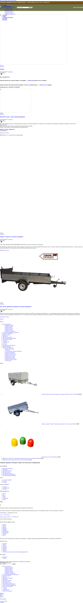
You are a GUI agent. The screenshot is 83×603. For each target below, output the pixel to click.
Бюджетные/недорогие (8, 333)
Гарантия (5, 550)
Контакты (5, 548)
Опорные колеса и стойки (11, 359)
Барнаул (4, 526)
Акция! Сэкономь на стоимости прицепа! (11, 236)
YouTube (4, 558)
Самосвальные (6, 341)
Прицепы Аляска (9, 326)
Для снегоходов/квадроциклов (9, 338)
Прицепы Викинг (9, 9)
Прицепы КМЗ (8, 10)
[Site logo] (8, 8)
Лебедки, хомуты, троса (10, 354)
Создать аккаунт (3, 601)
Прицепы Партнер (9, 11)
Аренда (4, 544)
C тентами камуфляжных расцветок (10, 332)
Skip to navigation (4, 0)
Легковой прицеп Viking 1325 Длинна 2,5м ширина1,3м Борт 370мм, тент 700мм (60, 394)
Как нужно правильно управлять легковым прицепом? (16, 306)
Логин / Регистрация (7, 591)
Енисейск (5, 529)
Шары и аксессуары (9, 348)
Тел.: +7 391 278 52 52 (5, 514)
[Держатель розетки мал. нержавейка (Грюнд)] (11, 458)
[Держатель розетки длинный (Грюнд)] (7, 459)
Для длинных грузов (7, 339)
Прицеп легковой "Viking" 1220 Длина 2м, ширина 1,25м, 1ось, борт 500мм (58, 423)
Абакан (4, 524)
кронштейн (30, 80)
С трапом (5, 340)
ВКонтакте (5, 557)
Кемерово (5, 530)
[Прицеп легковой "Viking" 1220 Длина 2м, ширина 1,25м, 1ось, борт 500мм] (22, 423)
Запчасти (5, 546)
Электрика (7, 350)
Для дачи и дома (6, 334)
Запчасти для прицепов (8, 347)
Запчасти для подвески (10, 353)
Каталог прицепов (7, 324)
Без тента (5, 344)
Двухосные (5, 336)
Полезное (2, 66)
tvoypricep (10, 71)
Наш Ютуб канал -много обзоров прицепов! (12, 117)
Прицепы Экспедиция (10, 14)
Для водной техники (7, 337)
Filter (1, 501)
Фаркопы (5, 547)
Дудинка (4, 528)
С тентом (5, 343)
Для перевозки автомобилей (9, 345)
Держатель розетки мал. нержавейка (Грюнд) (30, 458)
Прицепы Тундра (9, 12)
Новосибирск (6, 532)
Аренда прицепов (7, 346)
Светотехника (8, 360)
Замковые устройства (10, 352)
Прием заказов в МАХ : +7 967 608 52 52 (9, 516)
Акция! (2, 69)
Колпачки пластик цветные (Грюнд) (50, 456)
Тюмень (4, 533)
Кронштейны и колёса (10, 357)
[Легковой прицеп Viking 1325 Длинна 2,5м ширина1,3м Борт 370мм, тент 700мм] (22, 394)
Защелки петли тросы (10, 355)
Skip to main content (12, 0)
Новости (4, 549)
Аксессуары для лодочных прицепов (13, 351)
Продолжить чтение (4, 132)
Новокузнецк (5, 531)
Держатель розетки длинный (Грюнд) (20, 459)
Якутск (4, 535)
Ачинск (4, 525)
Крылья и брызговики (10, 358)
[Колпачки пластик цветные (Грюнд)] (22, 456)
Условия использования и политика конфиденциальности (15, 551)
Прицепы (5, 543)
